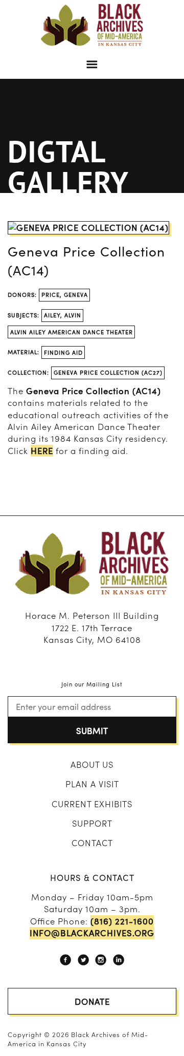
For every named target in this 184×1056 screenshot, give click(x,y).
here (42, 451)
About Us (92, 764)
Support (92, 823)
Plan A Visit (92, 784)
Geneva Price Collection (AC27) (108, 372)
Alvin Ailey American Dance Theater (71, 332)
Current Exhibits (92, 804)
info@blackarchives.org (92, 933)
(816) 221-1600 (122, 921)
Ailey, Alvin (62, 315)
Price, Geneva (64, 294)
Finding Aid (63, 352)
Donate (92, 1001)
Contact (92, 842)
